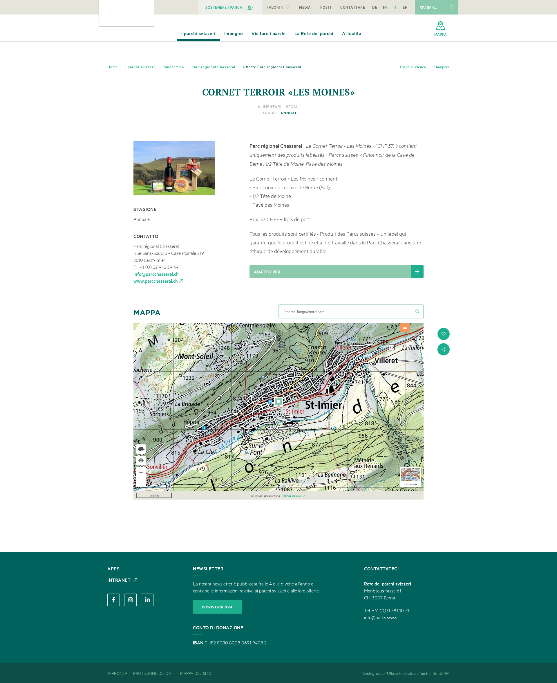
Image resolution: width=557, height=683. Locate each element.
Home (112, 66)
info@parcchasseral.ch (156, 274)
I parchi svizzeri (140, 66)
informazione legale (292, 495)
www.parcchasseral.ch (155, 280)
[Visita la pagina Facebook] (113, 600)
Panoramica (173, 66)
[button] (443, 334)
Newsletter (208, 568)
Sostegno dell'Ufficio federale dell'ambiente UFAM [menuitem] (406, 673)
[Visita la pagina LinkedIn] (147, 600)
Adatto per (267, 271)
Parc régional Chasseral (213, 66)
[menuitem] (230, 7)
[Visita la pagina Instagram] (130, 600)
